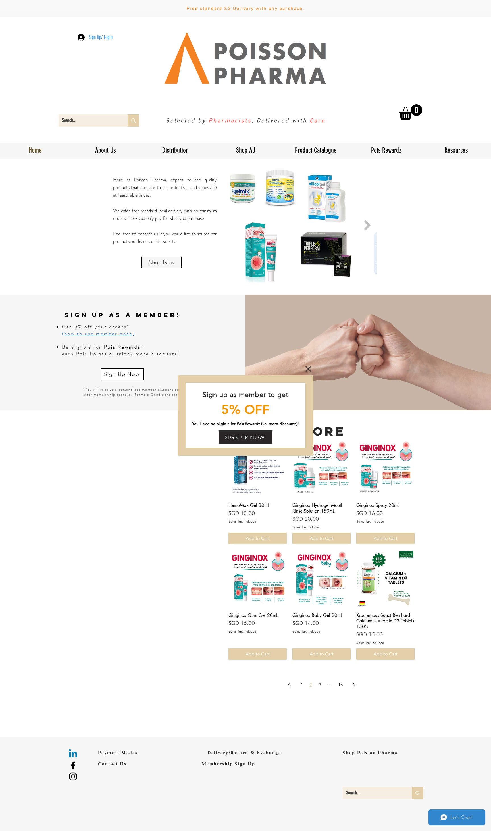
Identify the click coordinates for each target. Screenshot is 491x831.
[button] (308, 369)
